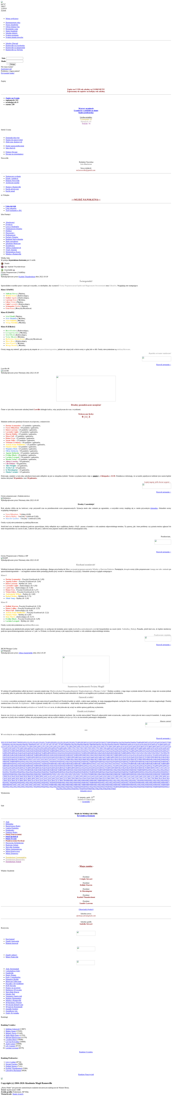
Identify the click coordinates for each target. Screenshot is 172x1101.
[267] (120, 753)
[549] (72, 768)
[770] (116, 778)
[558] (108, 768)
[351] (120, 757)
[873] (24, 785)
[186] (132, 749)
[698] (164, 774)
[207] (48, 751)
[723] (96, 776)
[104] (144, 744)
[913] (16, 787)
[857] (128, 782)
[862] (148, 782)
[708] (36, 776)
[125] (58, 747)
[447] (168, 761)
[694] (148, 774)
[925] (64, 787)
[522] (132, 766)
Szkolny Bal (10, 994)
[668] (44, 774)
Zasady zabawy (11, 955)
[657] (168, 772)
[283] (16, 755)
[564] (132, 768)
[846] (84, 782)
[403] (160, 759)
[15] (38, 742)
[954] (66, 789)
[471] (96, 763)
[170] (68, 749)
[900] (132, 785)
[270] (132, 753)
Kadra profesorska (86, 113)
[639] (96, 772)
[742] (4, 778)
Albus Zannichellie (26, 653)
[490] (5, 766)
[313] (136, 755)
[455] (32, 763)
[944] (140, 787)
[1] (4, 742)
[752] (44, 778)
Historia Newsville (12, 181)
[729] (120, 776)
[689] (128, 774)
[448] (4, 763)
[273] (144, 753)
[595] (88, 770)
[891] (96, 785)
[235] (160, 751)
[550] (76, 768)
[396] (132, 759)
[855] (120, 782)
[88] (91, 744)
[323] (8, 757)
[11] (26, 742)
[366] (12, 759)
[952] (58, 789)
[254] (68, 753)
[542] (44, 768)
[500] (44, 766)
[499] (40, 766)
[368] (20, 759)
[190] (148, 749)
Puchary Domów (12, 237)
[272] (140, 753)
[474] (108, 763)
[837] (48, 782)
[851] (104, 782)
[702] (13, 776)
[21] (57, 742)
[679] (88, 774)
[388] (100, 759)
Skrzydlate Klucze (12, 992)
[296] (68, 755)
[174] (84, 749)
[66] (24, 744)
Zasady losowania (12, 941)
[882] (60, 785)
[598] (100, 770)
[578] (20, 770)
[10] (23, 742)
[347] (104, 757)
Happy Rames (11, 975)
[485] (152, 763)
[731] (128, 776)
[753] (48, 778)
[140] (117, 747)
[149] (153, 747)
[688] (124, 774)
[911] (8, 787)
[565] (136, 768)
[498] (36, 766)
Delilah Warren (11, 1066)
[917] (32, 787)
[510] (84, 766)
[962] (98, 789)
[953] (62, 789)
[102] (137, 744)
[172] (76, 749)
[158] (20, 749)
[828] (12, 782)
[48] (139, 742)
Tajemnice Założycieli (14, 996)
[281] (9, 755)
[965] (110, 789)
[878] (44, 785)
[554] (92, 768)
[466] (76, 763)
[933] (96, 787)
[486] (156, 763)
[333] (48, 757)
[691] (136, 774)
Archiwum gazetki (12, 183)
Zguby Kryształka (12, 1013)
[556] (100, 768)
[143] (129, 747)
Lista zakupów (11, 208)
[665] (32, 774)
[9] (21, 742)
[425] (80, 761)
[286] (28, 755)
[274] (148, 753)
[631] (64, 772)
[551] (80, 768)
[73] (46, 744)
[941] (128, 787)
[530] (164, 766)
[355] (136, 757)
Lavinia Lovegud (12, 1048)
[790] (28, 780)
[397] (136, 759)
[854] (116, 782)
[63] (15, 744)
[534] (12, 768)
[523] (136, 766)
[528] (156, 766)
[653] (152, 772)
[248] (44, 753)
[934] (100, 787)
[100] (129, 744)
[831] (24, 782)
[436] (124, 761)
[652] (148, 772)
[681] (96, 774)
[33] (93, 742)
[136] (101, 747)
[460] (52, 763)
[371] (32, 759)
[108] (160, 744)
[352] (124, 757)
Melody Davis (11, 1033)
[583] (40, 770)
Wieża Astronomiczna (14, 849)
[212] (68, 751)
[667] (40, 774)
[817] (136, 780)
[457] (40, 763)
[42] (120, 742)
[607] (136, 770)
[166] (52, 749)
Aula (7, 822)
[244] (28, 753)
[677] (80, 774)
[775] (136, 778)
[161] (32, 749)
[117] (26, 747)
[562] (124, 768)
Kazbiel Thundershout (27, 277)
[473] (104, 763)
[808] (100, 780)
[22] (60, 742)
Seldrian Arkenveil (12, 1029)
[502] (52, 766)
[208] (52, 751)
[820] (148, 780)
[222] (108, 751)
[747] (24, 778)
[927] (72, 787)
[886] (76, 785)
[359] (152, 757)
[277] (160, 753)
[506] (68, 766)
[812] (116, 780)
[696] (156, 774)
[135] (97, 747)
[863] (152, 782)
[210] (60, 751)
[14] (35, 742)
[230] (140, 751)
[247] (40, 753)
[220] (100, 751)
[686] (116, 774)
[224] (116, 751)
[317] (152, 755)
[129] (73, 747)
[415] (40, 761)
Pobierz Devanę (11, 152)
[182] (116, 749)
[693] (144, 774)
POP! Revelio (11, 986)
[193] (160, 749)
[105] (148, 744)
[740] (164, 776)
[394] (124, 759)
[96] (115, 744)
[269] (128, 753)
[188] (140, 749)
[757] (64, 778)
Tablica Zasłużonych (13, 248)
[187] (136, 749)
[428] (92, 761)
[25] (69, 742)
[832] (28, 782)
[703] (16, 776)
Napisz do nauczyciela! (14, 140)
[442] (148, 761)
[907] (160, 785)
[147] (145, 747)
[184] (124, 749)
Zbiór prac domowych (14, 142)
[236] (164, 751)
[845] (80, 782)
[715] (64, 776)
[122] (46, 747)
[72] (42, 744)
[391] (112, 759)
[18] (47, 742)
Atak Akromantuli (12, 969)
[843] (72, 782)
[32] (90, 742)
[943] (136, 787)
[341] (80, 757)
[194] (164, 749)
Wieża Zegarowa (12, 853)
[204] (36, 751)
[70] (36, 744)
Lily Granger (10, 1046)
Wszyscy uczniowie (86, 108)
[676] (76, 774)
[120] (38, 747)
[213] (72, 751)
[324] (12, 757)
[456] (36, 763)
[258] (84, 753)
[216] (84, 751)
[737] (152, 776)
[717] (72, 776)
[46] (133, 742)
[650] (140, 772)
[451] (16, 763)
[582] (36, 770)
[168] (60, 749)
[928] (76, 787)
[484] (148, 763)
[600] (108, 770)
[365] (8, 759)
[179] (104, 749)
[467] (80, 763)
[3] (8, 742)
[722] (92, 776)
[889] (88, 785)
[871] (16, 785)
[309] (120, 755)
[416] (44, 761)
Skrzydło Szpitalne (13, 847)
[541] (40, 768)
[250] (52, 753)
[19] (50, 742)
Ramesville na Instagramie (15, 48)
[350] (116, 757)
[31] (87, 742)
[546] (60, 768)
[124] (54, 747)
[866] (164, 782)
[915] (24, 787)
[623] (32, 772)
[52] (151, 742)
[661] (16, 774)
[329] (32, 757)
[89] (94, 744)
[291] (48, 755)
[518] (116, 766)
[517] (112, 766)
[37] (105, 742)
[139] (113, 747)
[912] (12, 787)
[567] (144, 768)
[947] (152, 787)
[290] (44, 755)
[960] (90, 789)
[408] (13, 761)
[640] (100, 772)
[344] (92, 757)
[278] (164, 753)
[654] (156, 772)
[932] (92, 787)
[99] (125, 744)
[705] (24, 776)
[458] (44, 763)
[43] (123, 742)
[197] (9, 751)
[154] (4, 749)
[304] (100, 755)
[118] (30, 747)
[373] (40, 759)
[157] (16, 749)
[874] (28, 785)
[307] (112, 755)
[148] (149, 747)
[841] (64, 782)
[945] (144, 787)
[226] (124, 751)
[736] (148, 776)
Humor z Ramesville (13, 187)
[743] (8, 778)
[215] (80, 751)
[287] (32, 755)
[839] (56, 782)
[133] (89, 747)
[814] (124, 780)
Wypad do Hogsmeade (14, 1007)
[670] (52, 774)
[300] (84, 755)
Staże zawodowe (12, 241)
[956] (74, 789)
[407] (9, 761)
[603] (120, 770)
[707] (32, 776)
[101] (133, 744)
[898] (124, 785)
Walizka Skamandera (13, 998)
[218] (92, 751)
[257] (80, 753)
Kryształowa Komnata (86, 816)
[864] (156, 782)
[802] (76, 780)
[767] (104, 778)
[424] (76, 761)
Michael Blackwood (13, 1037)
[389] (104, 759)
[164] (44, 749)
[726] (108, 776)
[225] (120, 751)
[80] (67, 744)
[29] (81, 742)
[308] (116, 755)
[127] (66, 747)
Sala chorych (10, 148)
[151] (161, 747)
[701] (9, 776)
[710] (44, 776)
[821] (152, 780)
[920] (44, 787)
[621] (24, 772)
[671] (56, 774)
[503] (56, 766)
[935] (104, 787)
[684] (108, 774)
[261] (96, 753)
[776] (140, 778)
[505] (64, 766)
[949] (160, 787)
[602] (116, 770)
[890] (92, 785)
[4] (10, 742)
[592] (76, 770)
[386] (92, 759)
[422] (68, 761)
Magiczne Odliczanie (13, 981)
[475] (112, 763)
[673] (64, 774)
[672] (60, 774)
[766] (100, 778)
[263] (104, 753)
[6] (15, 742)
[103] (141, 744)
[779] (152, 778)
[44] (126, 742)
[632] (68, 772)
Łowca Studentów (12, 227)
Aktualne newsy (86, 791)
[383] (80, 759)
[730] (124, 776)
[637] (88, 772)
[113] (11, 747)
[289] (40, 755)
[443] (152, 761)
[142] (125, 747)
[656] (164, 772)
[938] (116, 787)
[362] (164, 757)
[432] (108, 761)
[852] (108, 782)
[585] (48, 770)
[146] (141, 747)
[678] (84, 774)
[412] (28, 761)
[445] (160, 761)
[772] (124, 778)
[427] (88, 761)
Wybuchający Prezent (14, 1003)
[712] (52, 776)
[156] (12, 749)
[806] (92, 780)
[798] (60, 780)
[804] (84, 780)
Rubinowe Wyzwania (14, 990)
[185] (128, 749)
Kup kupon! (10, 939)
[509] (80, 766)
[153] (169, 747)
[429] (96, 761)
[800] (68, 780)
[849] (96, 782)
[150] (157, 747)
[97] (119, 744)
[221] (104, 751)
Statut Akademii (11, 31)
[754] (52, 778)
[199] (16, 751)
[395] (128, 759)
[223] (112, 751)
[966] (114, 789)
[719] (80, 776)
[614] (164, 770)
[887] (80, 785)
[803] (80, 780)
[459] (48, 763)
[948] (156, 787)
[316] (148, 755)
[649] (136, 772)
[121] (42, 747)
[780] (156, 778)
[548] (68, 768)
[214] (76, 751)
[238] (4, 753)
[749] (32, 778)
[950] (164, 787)
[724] (100, 776)
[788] (20, 780)
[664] (28, 774)
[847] (88, 782)
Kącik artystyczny (12, 189)
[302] (92, 755)
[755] (56, 778)
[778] (148, 778)
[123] (50, 747)
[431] (104, 761)
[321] (168, 755)
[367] (16, 759)
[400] (148, 759)
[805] (88, 780)
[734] (140, 776)
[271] (136, 753)
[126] (62, 747)
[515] (104, 766)
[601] (112, 770)
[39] (111, 742)
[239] (8, 753)
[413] (32, 761)
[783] (168, 778)
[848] (92, 782)
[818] (140, 780)
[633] (72, 772)
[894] (108, 785)
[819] (144, 780)
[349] (112, 757)
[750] (36, 778)
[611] (152, 770)
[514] (100, 766)
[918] (36, 787)
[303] (96, 755)
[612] (156, 770)
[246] (36, 753)
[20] (53, 742)
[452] (20, 763)
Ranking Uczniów (86, 1052)
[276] (156, 753)
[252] (60, 753)
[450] (12, 763)
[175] (88, 749)
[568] (148, 768)
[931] (88, 787)
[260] (92, 753)
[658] (4, 774)
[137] (105, 747)
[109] (164, 744)
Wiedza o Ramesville (13, 254)
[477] (120, 763)
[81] (70, 744)
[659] (8, 774)
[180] (108, 749)
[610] (148, 770)
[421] (64, 761)
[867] (168, 782)
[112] (7, 747)
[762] (84, 778)
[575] (9, 770)
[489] (168, 763)
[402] (156, 759)
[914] (20, 787)
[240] (12, 753)
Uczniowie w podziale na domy (86, 111)
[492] (13, 766)
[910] (5, 787)
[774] (132, 778)
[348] (108, 757)
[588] (60, 770)
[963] (102, 789)
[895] (112, 785)
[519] (120, 766)
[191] (152, 749)
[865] (160, 782)
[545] (56, 768)
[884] (68, 785)
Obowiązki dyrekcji (86, 909)
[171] (72, 749)
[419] (56, 761)
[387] (96, 759)
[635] (80, 772)
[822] (156, 780)
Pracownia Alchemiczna (15, 843)
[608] (140, 770)
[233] (152, 751)
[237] (168, 751)
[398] (140, 759)
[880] (52, 785)
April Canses (10, 1044)
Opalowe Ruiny (11, 832)
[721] (88, 776)
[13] (32, 742)
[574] (5, 770)
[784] (5, 780)
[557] (104, 768)
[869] (8, 785)
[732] (132, 776)
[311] (128, 755)
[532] (4, 768)
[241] (16, 753)
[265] (112, 753)
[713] (56, 776)
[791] (32, 780)
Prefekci (9, 231)
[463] (64, 763)
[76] (55, 744)
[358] (148, 757)
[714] (60, 776)
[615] (168, 770)
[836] (44, 782)
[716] (68, 776)
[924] (60, 787)
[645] (120, 772)
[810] (108, 780)
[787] (16, 780)
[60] (6, 744)
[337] (64, 757)
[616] (4, 772)
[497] (32, 766)
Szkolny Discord (12, 43)
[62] (12, 744)
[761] (80, 778)
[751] (40, 778)
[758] (68, 778)
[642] (108, 772)
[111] (3, 747)
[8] (19, 742)
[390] (108, 759)
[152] (165, 747)
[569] (152, 768)
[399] (144, 759)
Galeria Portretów (12, 828)
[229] (136, 751)
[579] (24, 770)
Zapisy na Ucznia (12, 98)
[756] (60, 778)
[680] (92, 774)
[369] (24, 759)
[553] (88, 768)
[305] (104, 755)
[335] (56, 757)
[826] (4, 782)
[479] (128, 763)
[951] (168, 787)
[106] (152, 744)
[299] (80, 755)
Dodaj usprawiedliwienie (15, 146)
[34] (96, 742)
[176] (92, 749)
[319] (160, 755)
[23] (63, 742)
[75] (52, 744)
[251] (56, 753)
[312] (132, 755)
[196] (5, 751)
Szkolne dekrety (12, 33)
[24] (66, 742)
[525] (144, 766)
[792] (36, 780)
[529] (160, 766)
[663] (24, 774)
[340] (76, 757)
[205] (40, 751)
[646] (124, 772)
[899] (128, 785)
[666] (36, 774)
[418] (52, 761)
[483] (144, 763)
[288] (36, 755)
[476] (116, 763)
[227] (128, 751)
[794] (44, 780)
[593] (80, 770)
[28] (78, 742)
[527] (152, 766)
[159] (24, 749)
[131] (81, 747)
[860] (140, 782)
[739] (160, 776)
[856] (124, 782)
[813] (120, 780)
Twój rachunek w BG (14, 210)
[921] (48, 787)
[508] (76, 766)
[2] (6, 742)
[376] (52, 759)
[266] (116, 753)
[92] (103, 744)
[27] (75, 742)
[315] (144, 755)
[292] (52, 755)
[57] (166, 742)
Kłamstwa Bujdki (12, 979)
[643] (112, 772)
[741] (168, 776)
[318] (156, 755)
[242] (20, 753)
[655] (160, 772)
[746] (20, 778)
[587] (56, 770)
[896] (116, 785)
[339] (72, 757)
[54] (157, 742)
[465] (72, 763)
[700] (5, 776)
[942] (132, 787)
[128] (69, 747)
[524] (140, 766)
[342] (84, 757)
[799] (64, 780)
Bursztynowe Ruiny (13, 826)
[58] (169, 742)
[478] (124, 763)
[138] (109, 747)
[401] (152, 759)
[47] (136, 742)
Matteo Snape (11, 1031)
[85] (82, 744)
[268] (124, 753)
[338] (68, 757)
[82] (73, 744)
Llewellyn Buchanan (13, 1070)
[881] (56, 785)
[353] (128, 757)
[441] (144, 761)
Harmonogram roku (13, 23)
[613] (160, 770)
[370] (28, 759)
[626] (44, 772)
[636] (84, 772)
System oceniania (12, 35)
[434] (116, 761)
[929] (80, 787)
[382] (76, 759)
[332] (44, 757)
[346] (100, 757)
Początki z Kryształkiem (15, 984)
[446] (164, 761)
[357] (144, 757)
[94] (109, 744)
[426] (84, 761)
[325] (16, 757)
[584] (44, 770)
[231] (144, 751)
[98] (122, 744)
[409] (16, 761)
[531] (168, 766)
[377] (56, 759)
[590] (68, 770)
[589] (64, 770)
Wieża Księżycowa (13, 851)
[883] (64, 785)
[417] (48, 761)
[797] (56, 780)
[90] (97, 744)
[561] (120, 768)
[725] (104, 776)
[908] (164, 785)
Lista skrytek (11, 206)
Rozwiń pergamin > (163, 365)
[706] (28, 776)
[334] (52, 757)
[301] (88, 755)
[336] (60, 757)
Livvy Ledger (11, 1062)
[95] (112, 744)
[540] (36, 768)
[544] (52, 768)
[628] (52, 772)
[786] (13, 780)
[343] (88, 757)
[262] (100, 753)
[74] (49, 744)
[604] (124, 770)
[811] (112, 780)
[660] (12, 774)
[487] (160, 763)
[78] (61, 744)
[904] (148, 785)
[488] (164, 763)
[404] (164, 759)
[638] (92, 772)
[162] (36, 749)
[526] (148, 766)
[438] (132, 761)
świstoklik (77, 571)
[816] (132, 780)
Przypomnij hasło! (7, 73)
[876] (36, 785)
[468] (84, 763)
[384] (84, 759)
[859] (136, 782)
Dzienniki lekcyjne (13, 138)
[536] (20, 768)
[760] (76, 778)
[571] (160, 768)
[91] (100, 744)
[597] (96, 770)
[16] (41, 742)
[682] (100, 774)
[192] (156, 749)
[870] (12, 785)
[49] (142, 742)
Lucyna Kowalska (12, 1042)
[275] (152, 753)
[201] (24, 751)
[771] (120, 778)
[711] (48, 776)
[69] (33, 744)
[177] (96, 749)
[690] (132, 774)
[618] (12, 772)
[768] (108, 778)
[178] (100, 749)
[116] (22, 747)
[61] (9, 744)
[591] (72, 770)
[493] (16, 766)
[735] (144, 776)
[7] (17, 742)
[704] (20, 776)
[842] (68, 782)
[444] (156, 761)
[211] (64, 751)
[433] (112, 761)
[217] (88, 751)
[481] (136, 763)
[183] (120, 749)
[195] (168, 749)
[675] (72, 774)
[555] (96, 768)
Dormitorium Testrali (13, 862)
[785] (9, 780)
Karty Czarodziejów (13, 977)
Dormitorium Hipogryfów (15, 860)
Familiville (9, 973)
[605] (128, 770)
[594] (84, 770)
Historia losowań (12, 943)
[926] (68, 787)
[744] (12, 778)
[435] (120, 761)
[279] (168, 753)
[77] (58, 744)
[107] (156, 744)
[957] (78, 789)
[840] (60, 782)
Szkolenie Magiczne (13, 243)
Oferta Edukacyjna (13, 27)
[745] (16, 778)
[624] (36, 772)
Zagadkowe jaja (11, 1011)
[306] (108, 755)
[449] (8, 763)
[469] (88, 763)
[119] (34, 747)
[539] (32, 768)
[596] (92, 770)
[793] (40, 780)
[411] (24, 761)
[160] (28, 749)
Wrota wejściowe (12, 19)
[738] (156, 776)
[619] (16, 772)
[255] (72, 753)
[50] (145, 742)
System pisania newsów (14, 37)
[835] (40, 782)
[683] (104, 774)
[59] (3, 744)
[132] (85, 747)
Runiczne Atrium (12, 845)
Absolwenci (10, 222)
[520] (124, 766)
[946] (148, 787)
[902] (140, 785)
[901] (136, 785)
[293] (56, 755)
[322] (4, 757)
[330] (36, 757)
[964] (106, 789)
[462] (60, 763)
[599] (104, 770)
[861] (144, 782)
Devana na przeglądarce (14, 154)
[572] (164, 768)
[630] (60, 772)
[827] (8, 782)
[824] (164, 780)
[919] (40, 787)
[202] (28, 751)
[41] (117, 742)
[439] (136, 761)
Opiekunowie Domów (14, 229)
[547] (64, 768)
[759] (72, 778)
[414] (36, 761)
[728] (116, 776)
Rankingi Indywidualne (14, 239)
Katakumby (10, 830)
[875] (32, 785)
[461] (56, 763)
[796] (52, 780)
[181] (112, 749)
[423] (72, 761)
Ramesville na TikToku (14, 50)
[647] (128, 772)
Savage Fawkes (11, 1064)
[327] (24, 757)
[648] (132, 772)
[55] (160, 742)
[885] (72, 785)
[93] (106, 744)
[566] (140, 768)
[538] (28, 768)
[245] (32, 753)
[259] (88, 753)
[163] (40, 749)
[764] (92, 778)
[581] (32, 770)
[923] (56, 787)
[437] (128, 761)
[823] (160, 780)
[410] (20, 761)
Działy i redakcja (12, 178)
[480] (132, 763)
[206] (44, 751)
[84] (79, 744)
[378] (60, 759)
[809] (104, 780)
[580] (28, 770)
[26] (72, 742)
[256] (76, 753)
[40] (114, 742)
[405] (168, 759)
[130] (77, 747)
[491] (9, 766)
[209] (56, 751)
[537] (24, 768)
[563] (128, 768)
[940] (124, 787)
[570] (156, 768)
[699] (168, 774)
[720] (84, 776)
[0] (2, 742)
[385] (88, 759)
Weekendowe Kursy (13, 252)
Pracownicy (10, 233)
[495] (24, 766)
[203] (32, 751)
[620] (20, 772)
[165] (48, 749)
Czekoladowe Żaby (13, 971)
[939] (120, 787)
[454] (28, 763)
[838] (52, 782)
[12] (29, 742)
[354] (132, 757)
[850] (100, 782)
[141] (121, 747)
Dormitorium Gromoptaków (16, 857)
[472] (100, 763)
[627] (48, 772)
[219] (96, 751)
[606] (132, 770)
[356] (140, 757)
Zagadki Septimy (12, 1009)
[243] (24, 753)
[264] (108, 753)
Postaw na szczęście (13, 988)
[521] (128, 766)
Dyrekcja (9, 224)
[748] (28, 778)
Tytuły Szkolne (11, 250)
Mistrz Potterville (12, 957)
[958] (82, 789)
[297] (72, 755)
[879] (48, 785)
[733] (136, 776)
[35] (99, 742)
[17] (44, 742)
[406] (5, 761)
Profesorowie (10, 235)
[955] (70, 789)
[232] (148, 751)
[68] (30, 744)
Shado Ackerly (18, 1094)
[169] (64, 749)
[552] (84, 768)
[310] (124, 755)
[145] (137, 747)
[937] (112, 787)
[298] (76, 755)
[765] (96, 778)
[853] (112, 782)
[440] (140, 761)
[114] (14, 747)
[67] (27, 744)
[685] (112, 774)
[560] (116, 768)
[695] (152, 774)
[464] (68, 763)
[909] (168, 785)
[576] (13, 770)
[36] (102, 742)
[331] (40, 757)
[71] (39, 744)
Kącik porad (10, 191)
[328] (28, 757)
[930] (84, 787)
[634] (76, 772)
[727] (112, 776)
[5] (13, 742)
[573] (168, 768)
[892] (100, 785)
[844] (76, 782)
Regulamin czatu (12, 29)
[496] (28, 766)
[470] (92, 763)
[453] (24, 763)
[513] (96, 766)
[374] (44, 759)
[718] (76, 776)
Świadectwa (10, 246)
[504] (60, 766)
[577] (16, 770)
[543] (48, 768)
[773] (128, 778)
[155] (8, 749)
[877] (40, 785)
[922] (52, 787)
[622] (28, 772)
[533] (8, 768)
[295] (64, 755)
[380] (68, 759)
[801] (72, 780)
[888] (84, 785)
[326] (20, 757)
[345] (96, 757)
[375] (48, 759)
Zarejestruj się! (6, 69)
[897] (120, 785)
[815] (128, 780)
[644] (116, 772)
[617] (8, 772)
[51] (148, 742)
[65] (21, 744)
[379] (64, 759)
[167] (56, 749)
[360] (156, 757)
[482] (140, 763)
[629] (56, 772)
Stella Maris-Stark (12, 1035)
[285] (24, 755)
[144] (133, 747)
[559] (112, 768)
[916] (28, 787)
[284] (20, 755)
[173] (80, 749)
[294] (60, 755)
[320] (164, 755)
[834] (36, 782)
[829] (16, 782)
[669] (48, 774)
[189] (144, 749)
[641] (104, 772)
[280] (5, 755)
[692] (140, 774)
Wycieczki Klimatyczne (14, 1005)
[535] (16, 768)
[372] (36, 759)
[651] (144, 772)
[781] (160, 778)
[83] (76, 744)
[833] (32, 782)
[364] (4, 759)
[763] (88, 778)
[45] (130, 742)
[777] (144, 778)
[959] (86, 789)
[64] (18, 744)
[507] (72, 766)
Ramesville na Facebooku (15, 46)
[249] (48, 753)
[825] (168, 780)
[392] (116, 759)
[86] (85, 744)
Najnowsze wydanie (13, 176)
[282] (13, 755)
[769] (112, 778)
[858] (132, 782)
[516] (108, 766)
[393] (120, 759)
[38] (108, 742)
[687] (120, 774)
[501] (48, 766)
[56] (163, 742)
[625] (40, 772)
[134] (93, 747)
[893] (104, 785)
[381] (72, 759)
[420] (60, 761)
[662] (20, 774)
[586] (52, 770)
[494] (20, 766)
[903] (144, 785)
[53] (154, 742)
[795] (48, 780)
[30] (84, 742)
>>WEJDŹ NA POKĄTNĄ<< (86, 199)
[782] (164, 778)
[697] (160, 774)
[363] (168, 757)
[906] (156, 785)
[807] (96, 780)
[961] (94, 789)
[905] (152, 785)
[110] (168, 744)
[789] (24, 780)
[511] (88, 766)
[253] (64, 753)
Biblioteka (9, 824)
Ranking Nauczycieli (86, 1074)
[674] (68, 774)
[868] (4, 785)
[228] (132, 751)
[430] (100, 761)
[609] (144, 770)
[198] (13, 751)
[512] (92, 766)
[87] (88, 744)
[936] (108, 787)
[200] (20, 751)
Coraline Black (11, 1040)
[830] (20, 782)
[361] (160, 757)
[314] (140, 755)
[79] (64, 744)
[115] (18, 747)
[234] (156, 751)
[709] (40, 776)
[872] (20, 785)
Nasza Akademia (12, 25)
